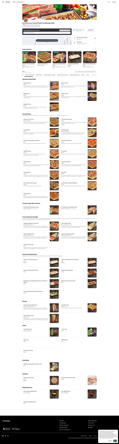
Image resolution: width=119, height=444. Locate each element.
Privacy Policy (83, 435)
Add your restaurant (64, 425)
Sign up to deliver (63, 427)
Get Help (61, 420)
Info (39, 24)
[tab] (29, 74)
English (91, 427)
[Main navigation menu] (3, 1)
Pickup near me (91, 425)
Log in (109, 1)
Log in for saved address (65, 30)
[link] (91, 6)
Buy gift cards (63, 423)
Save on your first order (65, 429)
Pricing (95, 435)
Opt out (110, 440)
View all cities (91, 423)
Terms (90, 435)
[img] (47, 40)
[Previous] (93, 49)
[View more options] (93, 6)
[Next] (95, 49)
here (112, 437)
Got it (115, 440)
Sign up (114, 1)
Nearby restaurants (92, 420)
